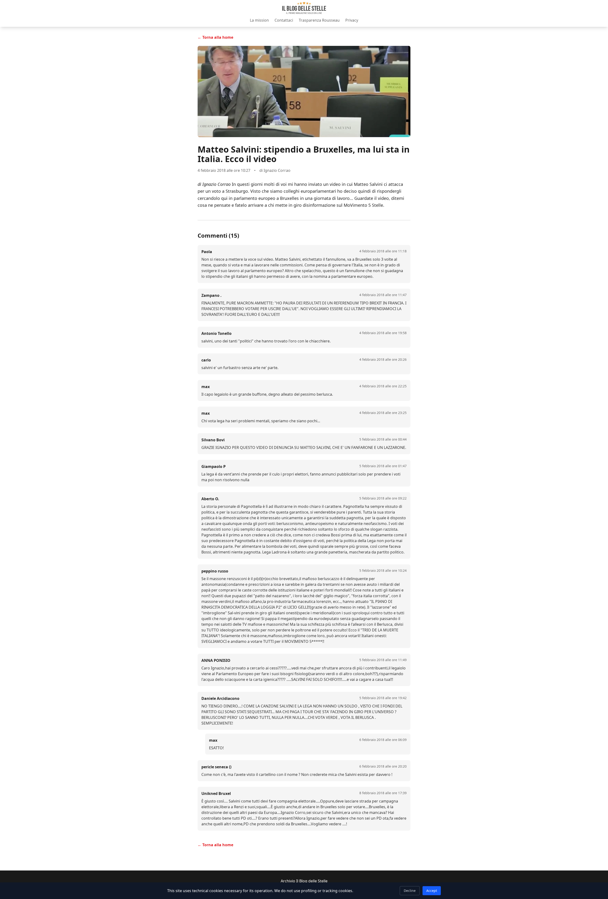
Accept (431, 890)
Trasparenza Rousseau (319, 20)
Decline (410, 890)
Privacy (351, 20)
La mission (259, 20)
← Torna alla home (215, 37)
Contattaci (284, 20)
